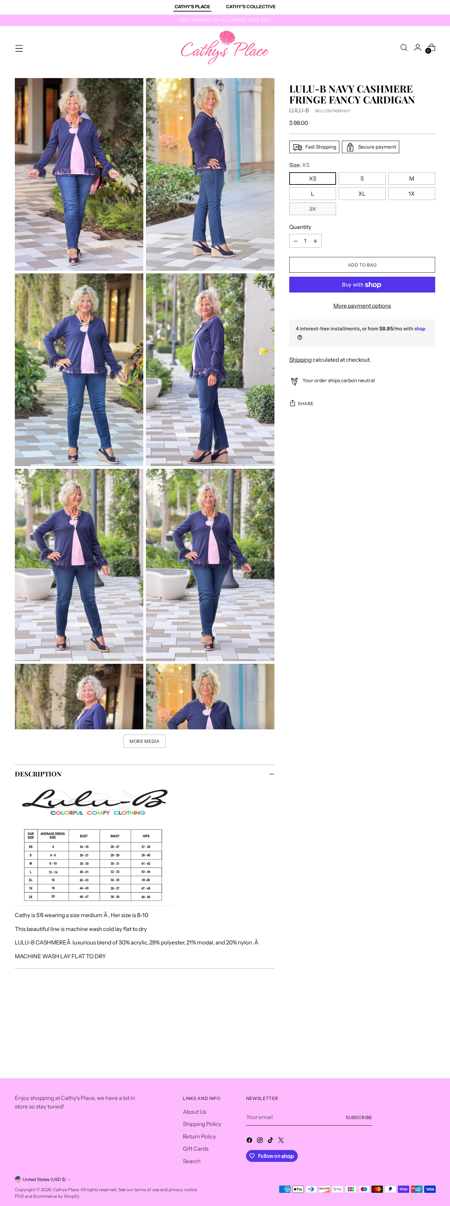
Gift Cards (196, 1148)
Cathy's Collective (251, 7)
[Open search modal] (403, 47)
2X (312, 209)
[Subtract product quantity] (295, 241)
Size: (299, 165)
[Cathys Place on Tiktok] (271, 1141)
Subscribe (359, 1117)
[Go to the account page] (417, 47)
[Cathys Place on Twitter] (282, 1141)
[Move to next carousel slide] (429, 1025)
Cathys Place (65, 1189)
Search (192, 1161)
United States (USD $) (44, 1179)
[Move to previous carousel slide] (414, 1026)
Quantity (300, 227)
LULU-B (299, 110)
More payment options (362, 306)
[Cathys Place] (225, 47)
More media (144, 741)
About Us (194, 1111)
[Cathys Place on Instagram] (261, 1141)
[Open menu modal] (18, 47)
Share (306, 403)
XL (362, 193)
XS (312, 178)
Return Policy (199, 1136)
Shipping (300, 359)
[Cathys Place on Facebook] (250, 1141)
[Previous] (144, 20)
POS (19, 1196)
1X (411, 193)
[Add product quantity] (315, 241)
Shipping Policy (202, 1124)
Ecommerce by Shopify (56, 1196)
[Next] (306, 20)
